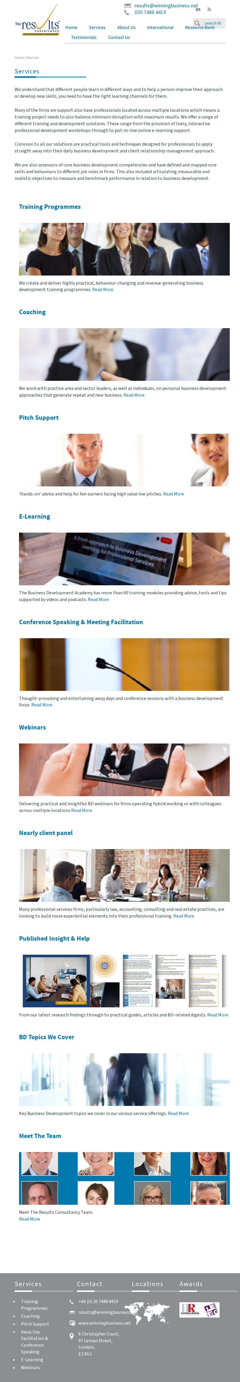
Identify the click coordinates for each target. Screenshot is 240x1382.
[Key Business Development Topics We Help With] (124, 1079)
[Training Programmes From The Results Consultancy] (124, 249)
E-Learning (32, 1360)
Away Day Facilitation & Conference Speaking (34, 1342)
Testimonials (84, 38)
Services (97, 28)
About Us (126, 28)
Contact (90, 1284)
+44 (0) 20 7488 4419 (98, 1301)
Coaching (30, 1316)
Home (71, 28)
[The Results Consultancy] (38, 19)
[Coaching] (124, 354)
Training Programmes (34, 1305)
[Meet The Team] (124, 1178)
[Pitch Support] (124, 460)
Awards (191, 1284)
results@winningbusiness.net (166, 5)
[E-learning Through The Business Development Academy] (124, 559)
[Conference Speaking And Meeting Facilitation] (124, 664)
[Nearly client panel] (124, 875)
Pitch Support (35, 1324)
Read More (102, 289)
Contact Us (119, 38)
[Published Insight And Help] (124, 981)
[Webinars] (124, 770)
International (160, 28)
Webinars (30, 1367)
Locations (148, 1284)
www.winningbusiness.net (104, 1323)
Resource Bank (200, 28)
